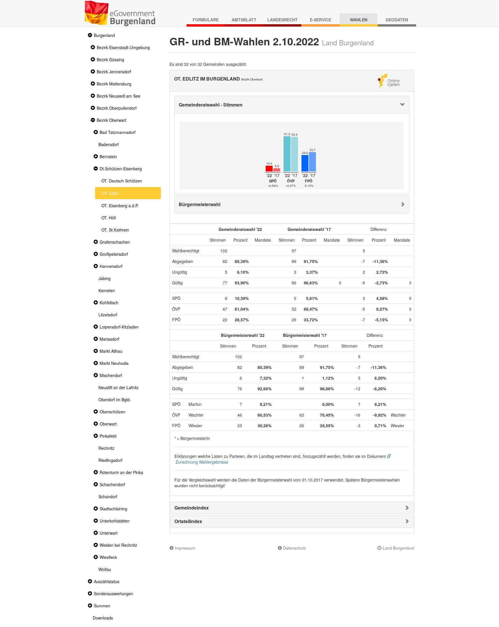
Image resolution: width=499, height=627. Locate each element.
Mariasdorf (109, 339)
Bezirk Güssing (110, 59)
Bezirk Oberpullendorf (117, 108)
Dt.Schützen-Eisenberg (121, 168)
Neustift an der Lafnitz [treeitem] (118, 387)
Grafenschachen (115, 242)
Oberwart (108, 424)
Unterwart (109, 533)
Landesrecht (282, 20)
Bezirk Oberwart (111, 120)
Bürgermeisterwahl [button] (199, 204)
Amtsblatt (244, 20)
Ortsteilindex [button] (188, 521)
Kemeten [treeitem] (106, 290)
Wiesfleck (108, 557)
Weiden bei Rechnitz (118, 545)
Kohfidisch (109, 302)
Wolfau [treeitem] (104, 569)
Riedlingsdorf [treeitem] (110, 460)
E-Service (320, 20)
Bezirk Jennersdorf (114, 71)
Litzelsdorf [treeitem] (107, 315)
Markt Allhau (111, 351)
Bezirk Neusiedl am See (118, 96)
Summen (102, 606)
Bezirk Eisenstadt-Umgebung (123, 47)
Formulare (206, 20)
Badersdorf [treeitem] (108, 144)
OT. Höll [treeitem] (108, 218)
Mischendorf (111, 375)
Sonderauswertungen (113, 593)
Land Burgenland (397, 548)
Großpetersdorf (114, 254)
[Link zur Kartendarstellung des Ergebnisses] (388, 80)
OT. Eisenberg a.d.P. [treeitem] (120, 205)
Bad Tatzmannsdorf (117, 132)
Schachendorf (112, 484)
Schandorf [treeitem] (107, 496)
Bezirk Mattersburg (114, 84)
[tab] (291, 104)
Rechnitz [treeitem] (106, 448)
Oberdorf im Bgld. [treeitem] (114, 399)
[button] (89, 35)
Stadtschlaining (113, 509)
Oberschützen (112, 412)
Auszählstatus (106, 581)
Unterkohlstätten (115, 521)
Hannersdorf (111, 266)
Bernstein (108, 156)
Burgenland (104, 35)
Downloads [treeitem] (103, 618)
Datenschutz (294, 548)
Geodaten (397, 20)
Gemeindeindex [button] (191, 507)
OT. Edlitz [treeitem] (110, 193)
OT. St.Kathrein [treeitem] (115, 230)
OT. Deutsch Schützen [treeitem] (121, 181)
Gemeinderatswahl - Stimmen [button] (211, 104)
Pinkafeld (108, 436)
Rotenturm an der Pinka (121, 472)
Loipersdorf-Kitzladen (119, 327)
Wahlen (358, 20)
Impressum (184, 548)
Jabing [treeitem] (104, 278)
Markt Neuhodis (114, 363)
